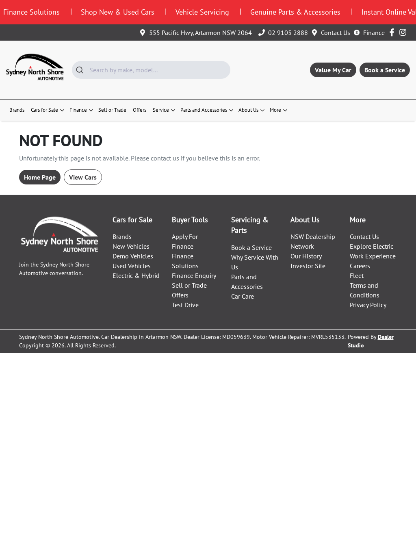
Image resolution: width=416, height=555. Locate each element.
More (275, 109)
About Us (248, 109)
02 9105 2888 (288, 32)
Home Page (40, 177)
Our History (306, 256)
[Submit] (80, 70)
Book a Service (384, 70)
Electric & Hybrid (136, 275)
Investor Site (307, 266)
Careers (360, 266)
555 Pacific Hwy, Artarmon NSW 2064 (200, 32)
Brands (16, 109)
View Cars (83, 177)
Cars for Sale (44, 109)
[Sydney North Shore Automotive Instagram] (404, 32)
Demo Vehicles (133, 256)
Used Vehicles (132, 266)
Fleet (357, 275)
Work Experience (373, 256)
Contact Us (335, 32)
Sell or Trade (112, 109)
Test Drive (185, 305)
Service (161, 109)
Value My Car (333, 70)
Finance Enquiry (194, 275)
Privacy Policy (368, 305)
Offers (139, 109)
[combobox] (151, 70)
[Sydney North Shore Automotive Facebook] (393, 32)
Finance (374, 32)
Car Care (242, 296)
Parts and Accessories (203, 109)
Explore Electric (371, 246)
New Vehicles (131, 246)
